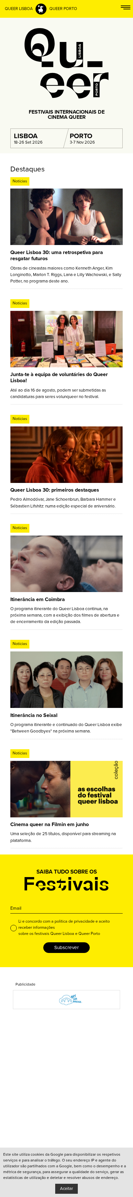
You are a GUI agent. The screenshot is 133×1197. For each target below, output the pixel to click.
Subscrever (66, 947)
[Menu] (125, 9)
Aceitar (66, 1188)
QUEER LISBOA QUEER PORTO (41, 8)
